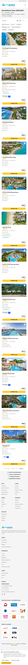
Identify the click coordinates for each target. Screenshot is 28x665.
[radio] (17, 21)
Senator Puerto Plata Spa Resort (10, 264)
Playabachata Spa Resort (8, 299)
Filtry (5, 20)
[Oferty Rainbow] (22, 605)
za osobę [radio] (4, 29)
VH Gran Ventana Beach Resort (10, 192)
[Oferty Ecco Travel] (22, 616)
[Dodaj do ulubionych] (25, 34)
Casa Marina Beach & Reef (9, 157)
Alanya (16, 485)
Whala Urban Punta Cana (9, 83)
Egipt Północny (5, 492)
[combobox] (24, 21)
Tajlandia (4, 518)
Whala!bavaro (6, 445)
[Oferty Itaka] (5, 605)
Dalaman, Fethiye (19, 490)
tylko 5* (19, 24)
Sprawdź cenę (14, 64)
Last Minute (4, 540)
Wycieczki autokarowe (6, 546)
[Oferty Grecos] (5, 610)
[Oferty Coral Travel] (14, 605)
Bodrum (17, 488)
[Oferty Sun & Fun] (14, 616)
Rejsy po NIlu (4, 494)
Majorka (17, 500)
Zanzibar (3, 516)
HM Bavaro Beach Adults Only (10, 338)
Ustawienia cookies (6, 566)
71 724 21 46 (5, 589)
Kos (2, 506)
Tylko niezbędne (5, 660)
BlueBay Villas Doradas (8, 373)
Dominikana (4, 514)
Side (16, 494)
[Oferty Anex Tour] (14, 610)
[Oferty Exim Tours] (5, 616)
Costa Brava (17, 506)
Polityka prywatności (6, 560)
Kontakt (3, 555)
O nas (3, 553)
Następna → (21, 468)
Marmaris (17, 492)
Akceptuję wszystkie (6, 662)
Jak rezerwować (5, 573)
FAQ (2, 577)
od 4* (13, 24)
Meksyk (3, 520)
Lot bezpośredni (16, 27)
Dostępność (4, 562)
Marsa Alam (4, 490)
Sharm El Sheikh (5, 488)
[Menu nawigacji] (25, 5)
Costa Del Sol (18, 508)
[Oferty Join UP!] (22, 610)
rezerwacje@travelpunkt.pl (9, 591)
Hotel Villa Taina (6, 227)
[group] (19, 21)
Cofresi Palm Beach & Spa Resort (10, 410)
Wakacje (3, 544)
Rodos (3, 502)
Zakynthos (4, 504)
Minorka (17, 502)
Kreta (3, 500)
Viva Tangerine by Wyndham (9, 48)
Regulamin (4, 557)
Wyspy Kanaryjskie (19, 504)
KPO (2, 564)
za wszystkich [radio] (11, 29)
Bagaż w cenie (7, 27)
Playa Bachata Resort (8, 122)
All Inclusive (6, 24)
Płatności (3, 575)
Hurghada (4, 485)
